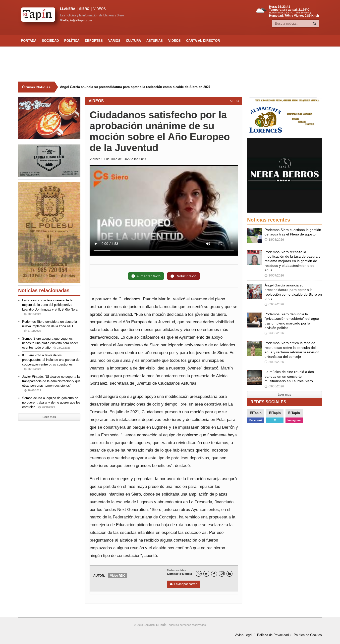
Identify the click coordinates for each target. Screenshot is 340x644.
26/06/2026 (274, 333)
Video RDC (117, 575)
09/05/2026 (274, 386)
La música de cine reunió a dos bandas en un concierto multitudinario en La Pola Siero (289, 376)
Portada (28, 41)
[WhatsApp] (198, 573)
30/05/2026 (274, 362)
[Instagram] (222, 573)
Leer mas (49, 417)
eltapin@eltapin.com (77, 20)
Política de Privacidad (273, 635)
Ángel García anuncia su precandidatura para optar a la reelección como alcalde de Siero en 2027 (131, 87)
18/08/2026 (274, 239)
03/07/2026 (274, 304)
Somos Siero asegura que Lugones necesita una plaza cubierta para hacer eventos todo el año (50, 343)
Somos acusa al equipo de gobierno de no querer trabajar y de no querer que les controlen (51, 402)
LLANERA (67, 9)
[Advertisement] (170, 64)
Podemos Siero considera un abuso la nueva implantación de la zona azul (49, 326)
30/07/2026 (274, 275)
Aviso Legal (243, 635)
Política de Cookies (308, 635)
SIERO (84, 9)
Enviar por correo (183, 584)
